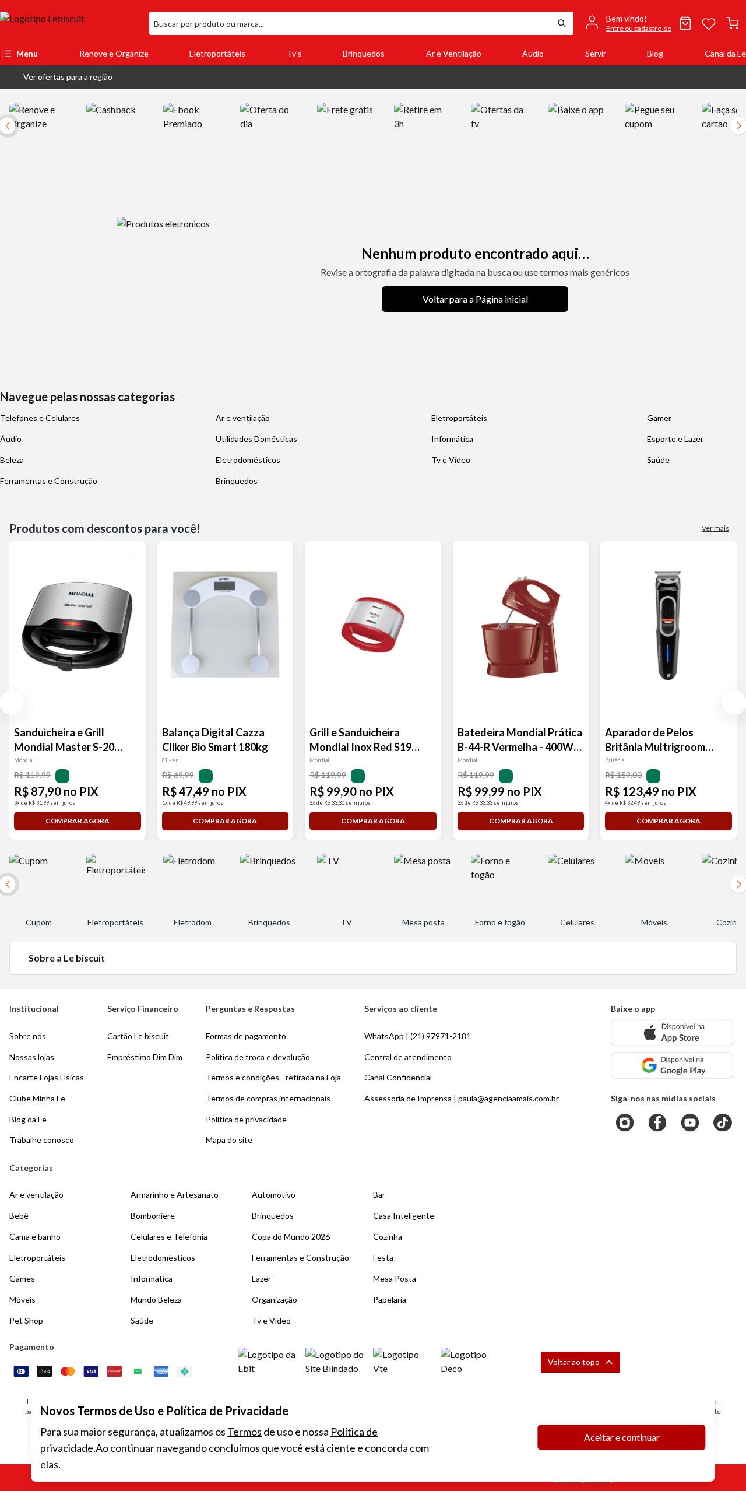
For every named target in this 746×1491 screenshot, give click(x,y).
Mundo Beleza (156, 1299)
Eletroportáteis (217, 53)
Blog (655, 53)
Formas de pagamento (246, 1036)
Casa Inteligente (403, 1215)
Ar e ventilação (243, 418)
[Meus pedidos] (685, 23)
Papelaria (389, 1299)
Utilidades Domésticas (256, 439)
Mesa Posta (394, 1278)
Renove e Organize (114, 53)
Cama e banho (35, 1236)
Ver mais (715, 528)
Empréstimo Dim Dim (144, 1057)
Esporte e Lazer (675, 439)
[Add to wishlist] (131, 555)
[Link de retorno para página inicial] (70, 23)
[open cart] (733, 23)
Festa (383, 1257)
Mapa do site (229, 1140)
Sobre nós (27, 1036)
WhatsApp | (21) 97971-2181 (417, 1036)
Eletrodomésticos (248, 460)
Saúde (658, 460)
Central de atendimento (408, 1057)
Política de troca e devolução (258, 1057)
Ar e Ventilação (453, 53)
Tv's (294, 53)
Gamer (659, 418)
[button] (58, 77)
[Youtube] (690, 1122)
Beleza (12, 460)
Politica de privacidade (246, 1119)
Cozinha (387, 1236)
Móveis (22, 1299)
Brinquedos (364, 53)
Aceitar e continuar (622, 1437)
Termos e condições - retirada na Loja (273, 1077)
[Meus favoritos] (708, 23)
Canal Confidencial (398, 1077)
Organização (274, 1299)
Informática (452, 439)
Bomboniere (153, 1215)
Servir (595, 53)
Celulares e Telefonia (169, 1236)
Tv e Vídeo (450, 460)
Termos (244, 1431)
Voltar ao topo (574, 1362)
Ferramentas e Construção (48, 481)
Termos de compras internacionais (268, 1098)
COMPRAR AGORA (77, 820)
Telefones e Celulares (40, 418)
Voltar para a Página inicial (475, 298)
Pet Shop (26, 1320)
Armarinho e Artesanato (175, 1194)
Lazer (261, 1278)
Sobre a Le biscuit (67, 957)
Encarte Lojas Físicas (46, 1077)
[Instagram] (625, 1122)
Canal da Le (725, 53)
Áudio (533, 53)
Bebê (19, 1215)
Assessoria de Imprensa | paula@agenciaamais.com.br (461, 1098)
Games (22, 1278)
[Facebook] (657, 1122)
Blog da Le (28, 1119)
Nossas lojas (31, 1057)
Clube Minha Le (37, 1098)
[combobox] (349, 23)
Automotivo (273, 1194)
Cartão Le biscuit (138, 1036)
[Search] (561, 23)
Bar (379, 1194)
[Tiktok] (723, 1122)
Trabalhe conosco (41, 1140)
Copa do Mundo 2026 (291, 1236)
